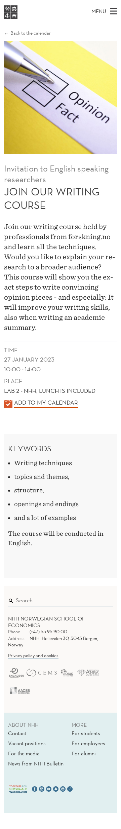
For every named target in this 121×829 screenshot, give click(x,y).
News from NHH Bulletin (36, 763)
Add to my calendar (46, 402)
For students (86, 733)
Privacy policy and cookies (33, 655)
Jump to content (20, 4)
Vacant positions (27, 743)
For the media (24, 753)
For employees (88, 743)
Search (98, 598)
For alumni (84, 753)
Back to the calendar (30, 33)
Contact (17, 733)
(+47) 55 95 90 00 (48, 632)
